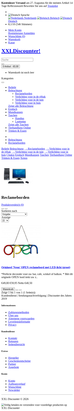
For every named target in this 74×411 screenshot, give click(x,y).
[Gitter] (6, 208)
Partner (12, 364)
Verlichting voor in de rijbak (30, 96)
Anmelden (29, 33)
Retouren (13, 341)
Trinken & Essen (17, 130)
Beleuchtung (15, 90)
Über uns (13, 315)
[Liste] (2, 208)
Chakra (10, 154)
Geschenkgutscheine (19, 360)
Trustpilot (52, 5)
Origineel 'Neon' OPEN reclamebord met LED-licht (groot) (35, 267)
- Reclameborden (34, 148)
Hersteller (13, 357)
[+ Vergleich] (20, 289)
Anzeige (5, 217)
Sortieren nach (9, 210)
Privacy (12, 324)
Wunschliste (14, 386)
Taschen (12, 115)
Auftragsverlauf (16, 383)
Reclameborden (23, 93)
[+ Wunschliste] (16, 289)
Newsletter (14, 390)
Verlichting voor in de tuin (29, 99)
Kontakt (12, 338)
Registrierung (15, 33)
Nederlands (29, 18)
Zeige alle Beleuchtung (20, 105)
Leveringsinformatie (19, 321)
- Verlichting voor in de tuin (28, 151)
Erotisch (12, 109)
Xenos (23, 158)
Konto (11, 380)
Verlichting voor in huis (28, 102)
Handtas (19, 118)
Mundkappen (15, 112)
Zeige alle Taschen (18, 124)
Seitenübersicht (16, 344)
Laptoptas (20, 121)
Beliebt (12, 87)
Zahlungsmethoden (18, 312)
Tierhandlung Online (19, 127)
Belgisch (54, 18)
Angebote (13, 367)
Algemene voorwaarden (21, 318)
